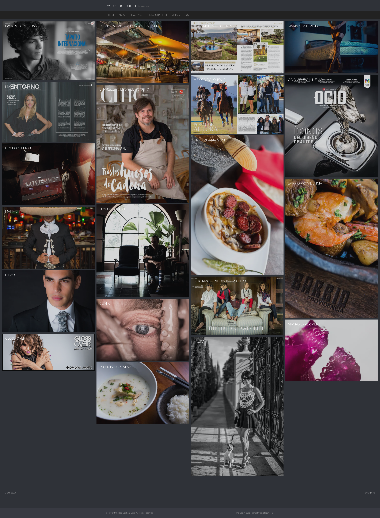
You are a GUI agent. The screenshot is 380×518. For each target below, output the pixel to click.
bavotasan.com (266, 513)
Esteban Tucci (121, 5)
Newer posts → (371, 493)
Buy (187, 15)
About (122, 15)
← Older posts (9, 493)
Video (175, 15)
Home (111, 15)
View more (48, 50)
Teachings (136, 15)
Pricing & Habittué (157, 15)
